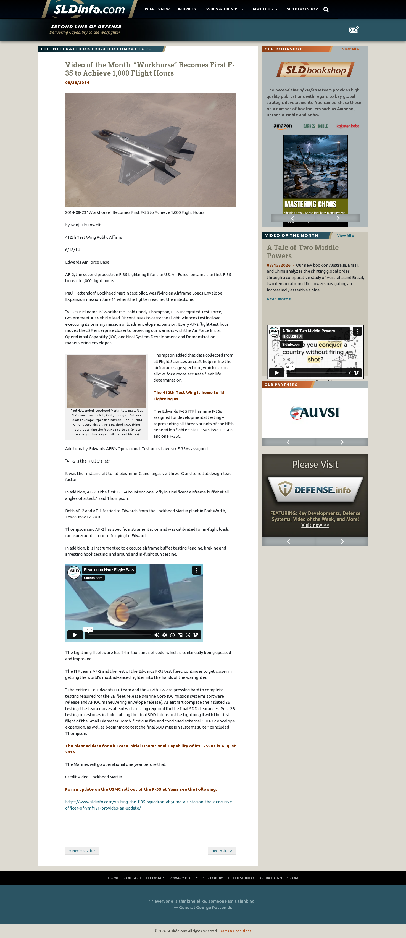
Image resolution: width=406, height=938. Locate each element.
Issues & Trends (221, 9)
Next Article (221, 850)
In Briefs (187, 9)
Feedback (155, 878)
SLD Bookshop (302, 9)
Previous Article (83, 850)
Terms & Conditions (234, 931)
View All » (350, 49)
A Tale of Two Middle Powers (303, 251)
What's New (157, 9)
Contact (132, 878)
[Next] (337, 218)
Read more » (279, 298)
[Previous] (293, 218)
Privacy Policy (183, 878)
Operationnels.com (278, 878)
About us (262, 9)
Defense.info (241, 878)
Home (113, 878)
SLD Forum (212, 878)
